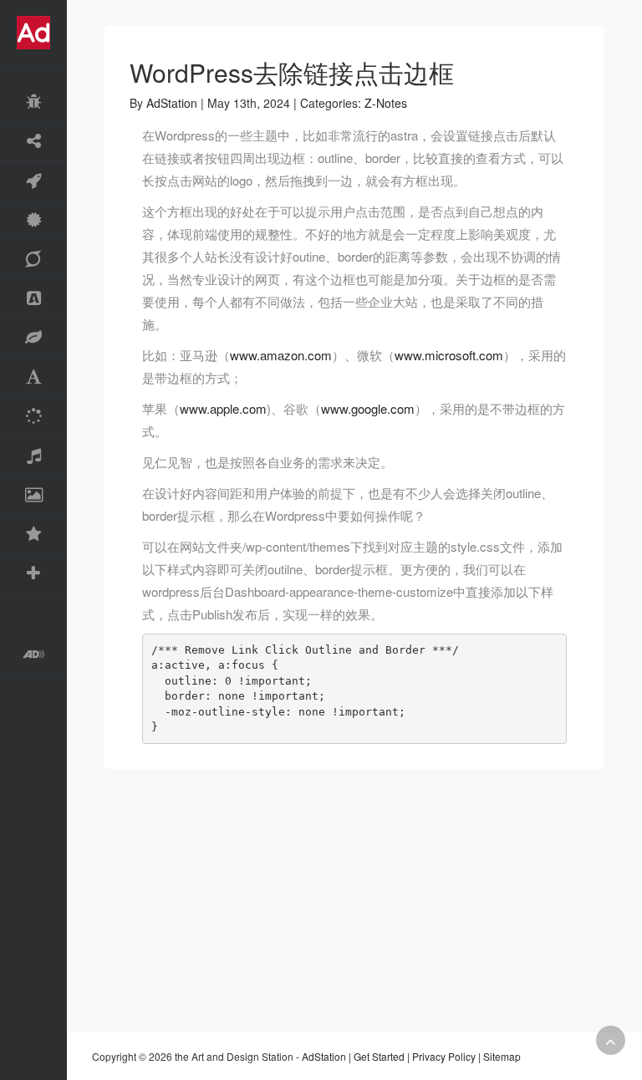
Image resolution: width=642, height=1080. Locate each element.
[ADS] (33, 298)
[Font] (33, 377)
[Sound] (33, 456)
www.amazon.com (281, 355)
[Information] (33, 534)
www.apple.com (223, 408)
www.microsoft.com (449, 355)
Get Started (379, 1056)
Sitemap (502, 1056)
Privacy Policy (444, 1056)
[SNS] (33, 141)
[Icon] (33, 338)
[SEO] (33, 259)
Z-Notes (385, 102)
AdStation (171, 102)
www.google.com (368, 408)
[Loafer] (33, 102)
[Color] (33, 416)
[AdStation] (33, 655)
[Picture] (33, 495)
